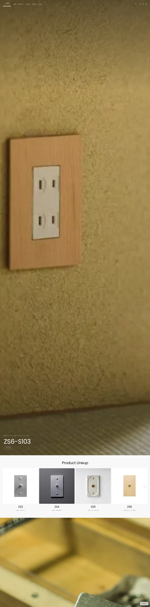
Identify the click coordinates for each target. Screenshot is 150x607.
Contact (34, 4)
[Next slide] (77, 451)
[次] (144, 486)
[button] (140, 4)
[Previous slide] (73, 451)
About (28, 4)
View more (8, 447)
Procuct (20, 4)
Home (14, 4)
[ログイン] (143, 4)
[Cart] (146, 4)
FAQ (40, 4)
